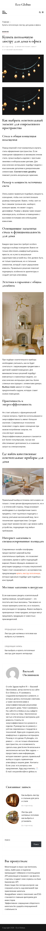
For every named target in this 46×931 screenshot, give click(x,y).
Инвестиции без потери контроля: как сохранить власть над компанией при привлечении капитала (21, 888)
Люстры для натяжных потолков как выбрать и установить (21, 635)
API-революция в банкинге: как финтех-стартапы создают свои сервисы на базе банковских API (23, 879)
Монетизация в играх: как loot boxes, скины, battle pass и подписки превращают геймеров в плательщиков (22, 870)
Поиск (7, 840)
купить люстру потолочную (28, 573)
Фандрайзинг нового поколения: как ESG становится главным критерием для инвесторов (23, 897)
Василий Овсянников (14, 49)
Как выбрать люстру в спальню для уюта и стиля (30, 798)
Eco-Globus (23, 4)
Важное (5, 32)
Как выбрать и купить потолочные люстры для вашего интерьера (20, 652)
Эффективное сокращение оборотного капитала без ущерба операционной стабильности (22, 906)
